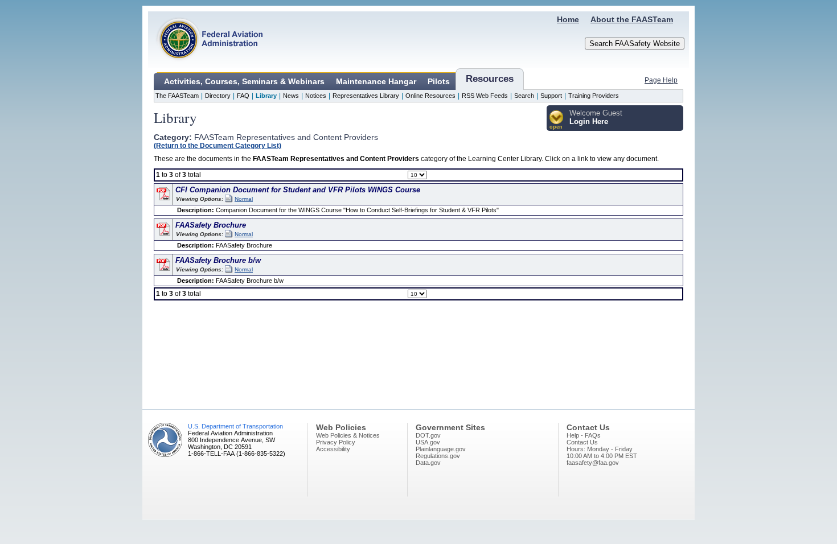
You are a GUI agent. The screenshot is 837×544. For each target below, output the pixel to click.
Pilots (439, 81)
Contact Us (582, 442)
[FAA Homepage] (205, 65)
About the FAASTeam (631, 19)
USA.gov (428, 442)
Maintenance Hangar (376, 81)
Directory (218, 95)
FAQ (243, 95)
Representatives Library (366, 95)
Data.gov (428, 462)
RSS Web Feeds (485, 95)
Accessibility (333, 449)
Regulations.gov (438, 455)
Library (266, 95)
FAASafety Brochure (210, 225)
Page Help (661, 80)
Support (551, 95)
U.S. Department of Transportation (235, 426)
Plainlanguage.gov (441, 449)
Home (568, 19)
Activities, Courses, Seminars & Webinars (244, 81)
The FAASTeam (177, 95)
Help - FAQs (584, 435)
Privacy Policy (335, 442)
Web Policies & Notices (348, 435)
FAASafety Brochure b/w (218, 260)
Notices (315, 95)
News (291, 95)
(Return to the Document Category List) (217, 145)
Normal (244, 199)
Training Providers (593, 95)
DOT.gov (428, 435)
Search (524, 95)
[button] (556, 120)
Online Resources (430, 95)
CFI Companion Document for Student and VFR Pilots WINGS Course (297, 190)
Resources (490, 78)
